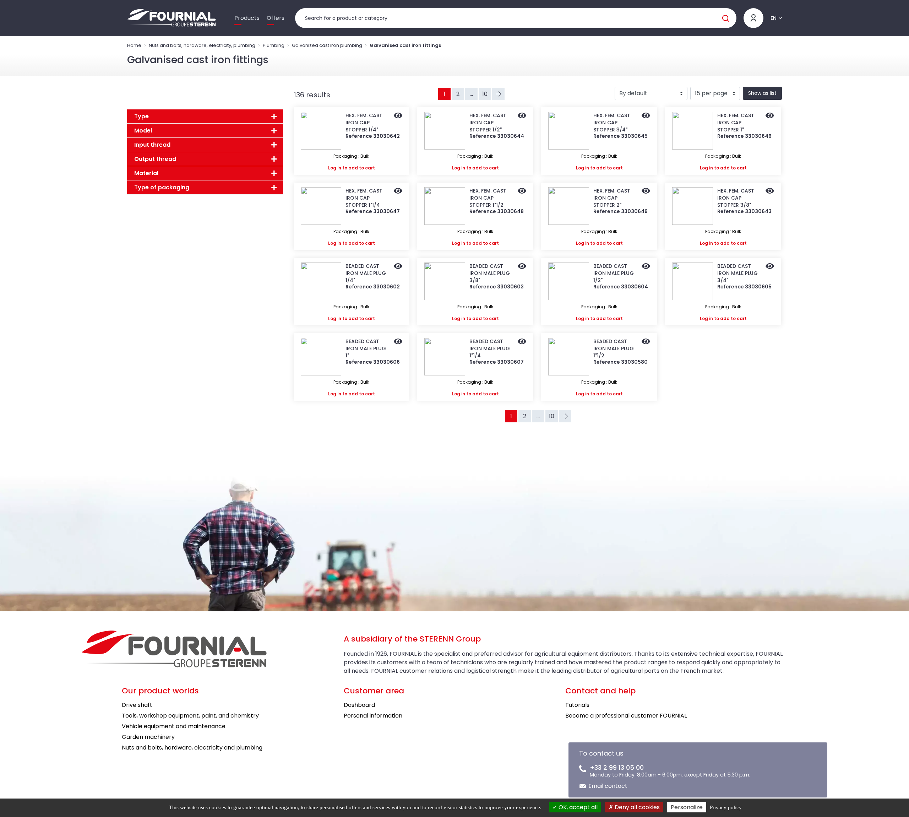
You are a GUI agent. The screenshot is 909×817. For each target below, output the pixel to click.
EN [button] (774, 18)
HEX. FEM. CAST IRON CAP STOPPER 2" (611, 198)
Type (141, 116)
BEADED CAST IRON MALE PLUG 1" (365, 348)
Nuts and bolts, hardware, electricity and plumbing (192, 747)
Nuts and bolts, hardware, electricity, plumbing (202, 45)
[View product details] (398, 116)
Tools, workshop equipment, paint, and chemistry (190, 716)
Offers (275, 18)
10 (485, 94)
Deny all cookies (636, 807)
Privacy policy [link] (726, 807)
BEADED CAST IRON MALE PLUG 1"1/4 (489, 348)
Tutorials (577, 705)
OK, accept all (577, 807)
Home (134, 45)
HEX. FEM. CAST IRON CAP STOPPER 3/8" (735, 198)
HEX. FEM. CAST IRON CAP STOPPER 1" (735, 122)
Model (143, 130)
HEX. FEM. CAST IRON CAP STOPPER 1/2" (487, 122)
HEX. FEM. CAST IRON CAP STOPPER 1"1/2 (487, 198)
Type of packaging (161, 187)
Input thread (152, 145)
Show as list (762, 93)
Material (146, 173)
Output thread (155, 159)
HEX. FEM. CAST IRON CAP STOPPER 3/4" (611, 122)
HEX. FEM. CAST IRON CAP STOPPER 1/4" (363, 122)
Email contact (607, 786)
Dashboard (359, 705)
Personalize (687, 807)
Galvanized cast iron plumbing (327, 45)
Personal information (373, 716)
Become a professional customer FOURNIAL (626, 716)
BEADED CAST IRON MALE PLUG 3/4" (737, 273)
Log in (334, 168)
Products (247, 18)
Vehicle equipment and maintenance (173, 726)
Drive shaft (137, 705)
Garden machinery (148, 737)
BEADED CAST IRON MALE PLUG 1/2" (613, 273)
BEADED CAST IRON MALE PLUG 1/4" (365, 273)
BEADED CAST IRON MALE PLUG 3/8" (489, 273)
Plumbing (273, 45)
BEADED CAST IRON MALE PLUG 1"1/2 (613, 348)
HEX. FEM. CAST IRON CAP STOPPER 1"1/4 (363, 198)
